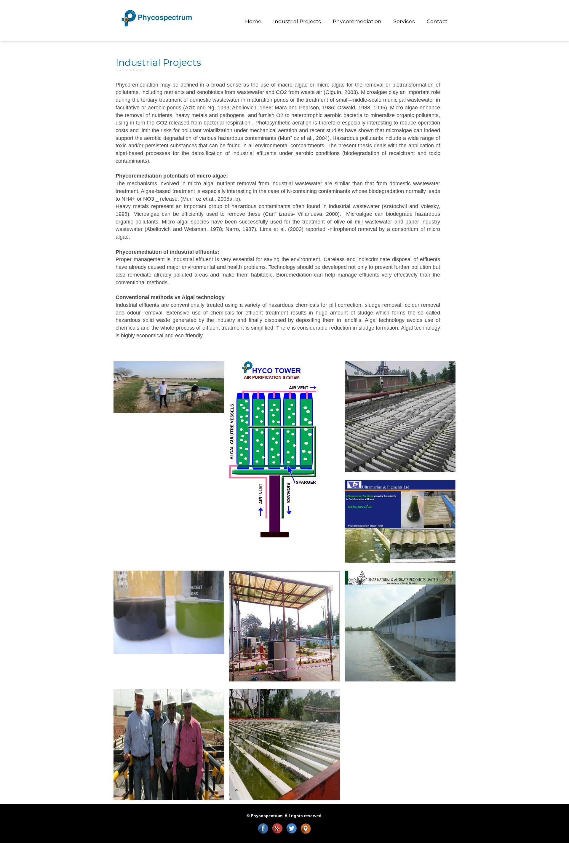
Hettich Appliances (297, 589)
